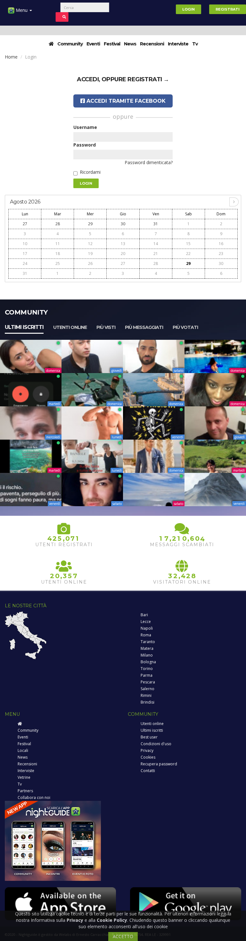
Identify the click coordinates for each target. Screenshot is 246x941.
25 (57, 263)
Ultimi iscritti (24, 327)
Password (84, 145)
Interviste (178, 44)
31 (155, 224)
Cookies (148, 757)
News (130, 44)
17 (25, 253)
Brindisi (147, 702)
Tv (195, 44)
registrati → (148, 79)
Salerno (147, 688)
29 (90, 224)
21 (155, 253)
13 (123, 243)
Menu (21, 10)
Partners (25, 790)
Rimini (146, 695)
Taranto (148, 641)
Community (70, 44)
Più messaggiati (144, 327)
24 (25, 263)
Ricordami (90, 172)
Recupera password (159, 764)
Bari (144, 615)
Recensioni (152, 44)
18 (57, 253)
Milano (147, 655)
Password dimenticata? (149, 162)
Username (85, 127)
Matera (147, 648)
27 (25, 224)
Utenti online (70, 327)
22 (188, 253)
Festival (112, 44)
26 (90, 263)
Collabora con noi (34, 797)
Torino (147, 668)
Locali (23, 750)
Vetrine (24, 777)
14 (155, 243)
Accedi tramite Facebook (125, 101)
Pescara (148, 682)
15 (188, 243)
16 (221, 243)
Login (188, 9)
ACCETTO (123, 936)
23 (221, 253)
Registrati (228, 9)
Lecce (146, 621)
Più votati (185, 327)
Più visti (105, 327)
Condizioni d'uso (156, 743)
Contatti (148, 770)
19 (90, 253)
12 (90, 243)
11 (57, 243)
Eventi (93, 44)
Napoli (147, 628)
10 (25, 243)
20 (123, 253)
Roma (146, 635)
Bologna (148, 662)
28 (57, 224)
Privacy (147, 750)
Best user (149, 737)
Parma (146, 675)
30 (123, 224)
